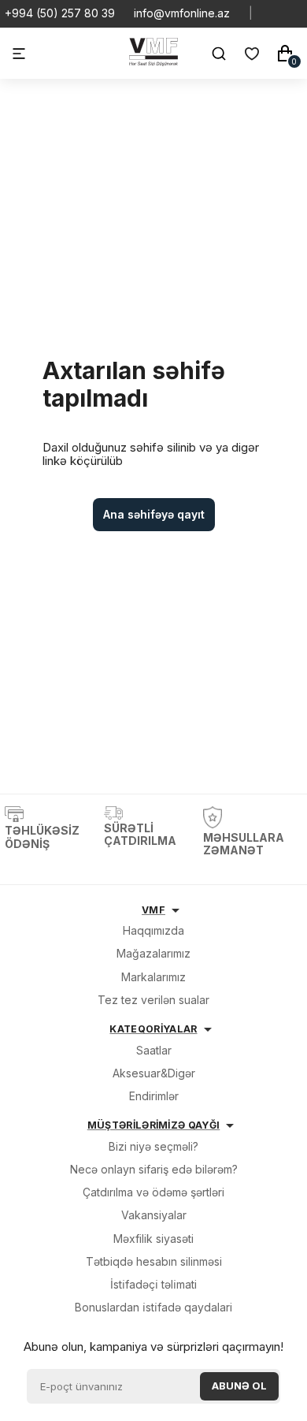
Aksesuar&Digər (154, 1073)
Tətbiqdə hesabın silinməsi (154, 1261)
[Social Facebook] (296, 13)
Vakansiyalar (154, 1215)
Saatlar (154, 1050)
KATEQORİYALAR (153, 1029)
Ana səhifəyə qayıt (154, 514)
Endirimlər (154, 1096)
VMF (153, 910)
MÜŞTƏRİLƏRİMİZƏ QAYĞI (153, 1125)
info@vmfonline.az (182, 13)
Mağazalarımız (153, 953)
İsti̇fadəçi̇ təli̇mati (153, 1284)
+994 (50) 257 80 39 (60, 13)
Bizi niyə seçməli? (153, 1146)
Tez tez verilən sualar (153, 999)
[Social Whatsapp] (271, 13)
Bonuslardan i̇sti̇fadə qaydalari (153, 1307)
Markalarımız (153, 977)
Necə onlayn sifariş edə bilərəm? (154, 1169)
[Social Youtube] (284, 13)
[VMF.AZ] (154, 61)
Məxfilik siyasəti (153, 1238)
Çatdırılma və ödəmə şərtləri (153, 1192)
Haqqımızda (153, 930)
